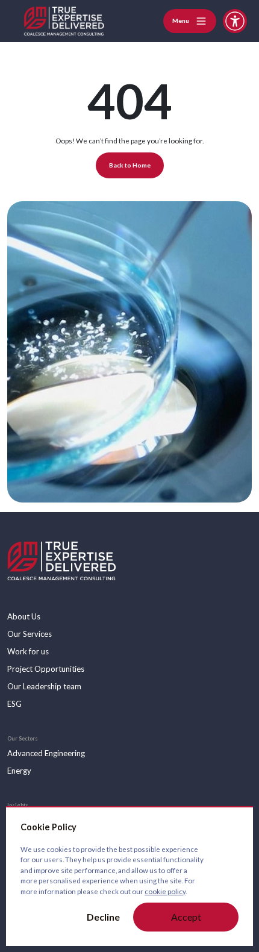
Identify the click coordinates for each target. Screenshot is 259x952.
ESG (14, 704)
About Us (23, 616)
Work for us (28, 651)
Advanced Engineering (46, 753)
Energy (19, 770)
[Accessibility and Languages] (235, 21)
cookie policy (165, 891)
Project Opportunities (45, 669)
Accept (186, 916)
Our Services (29, 634)
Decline (103, 916)
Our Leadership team (44, 686)
